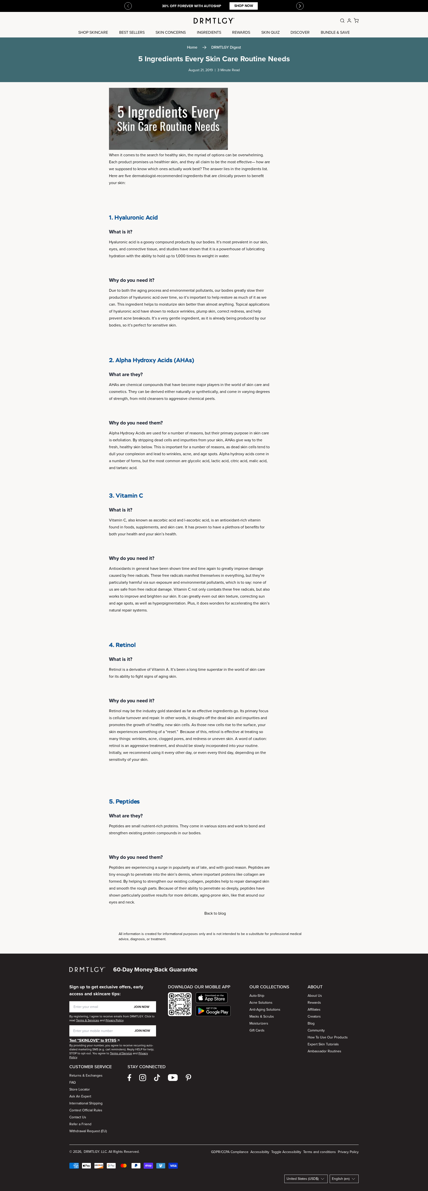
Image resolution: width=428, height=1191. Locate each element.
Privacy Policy (348, 1152)
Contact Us (77, 1117)
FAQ (72, 1082)
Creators (314, 1016)
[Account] (349, 21)
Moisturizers (258, 1023)
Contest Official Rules (85, 1110)
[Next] (300, 6)
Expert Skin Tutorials (323, 1044)
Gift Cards (257, 1030)
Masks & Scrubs (261, 1016)
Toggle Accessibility (286, 1152)
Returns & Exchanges (86, 1075)
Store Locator (79, 1089)
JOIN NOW (141, 1006)
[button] (213, 997)
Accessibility (259, 1152)
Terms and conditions (319, 1152)
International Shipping (86, 1103)
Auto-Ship (256, 995)
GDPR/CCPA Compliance (229, 1152)
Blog (311, 1023)
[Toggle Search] (342, 21)
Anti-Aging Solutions (264, 1009)
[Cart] (356, 21)
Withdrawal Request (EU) (88, 1131)
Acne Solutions (260, 1002)
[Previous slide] (128, 6)
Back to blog (215, 913)
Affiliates (314, 1009)
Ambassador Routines (324, 1051)
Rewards (314, 1002)
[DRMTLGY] (214, 21)
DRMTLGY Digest (226, 47)
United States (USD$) (303, 1178)
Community (316, 1030)
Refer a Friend (80, 1124)
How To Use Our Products (328, 1037)
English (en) (340, 1178)
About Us (315, 995)
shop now (243, 5)
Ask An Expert (80, 1096)
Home (192, 47)
